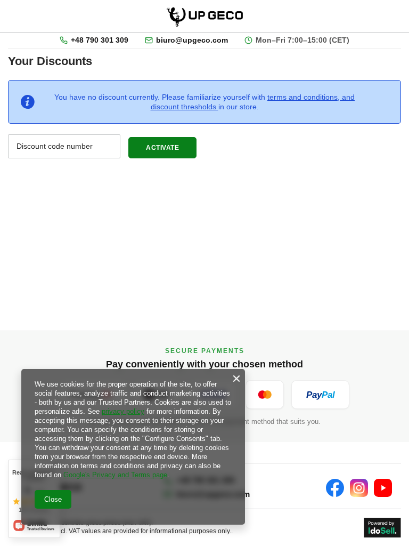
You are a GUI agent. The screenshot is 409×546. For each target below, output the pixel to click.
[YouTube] (383, 488)
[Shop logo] (206, 16)
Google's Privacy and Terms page (115, 475)
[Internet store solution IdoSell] (382, 527)
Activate (171, 147)
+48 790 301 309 (99, 40)
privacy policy (123, 411)
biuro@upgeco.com (192, 40)
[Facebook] (335, 488)
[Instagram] (359, 488)
